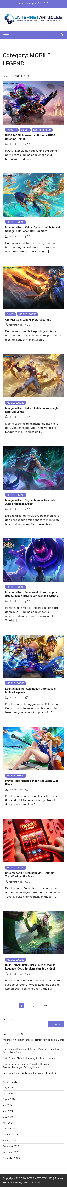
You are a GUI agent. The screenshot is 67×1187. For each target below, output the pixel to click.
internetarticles (15, 144)
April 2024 (8, 1122)
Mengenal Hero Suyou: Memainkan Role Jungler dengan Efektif (30, 502)
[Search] (61, 34)
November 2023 (11, 1152)
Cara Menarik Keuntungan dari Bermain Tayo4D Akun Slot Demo (29, 874)
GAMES (25, 130)
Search (7, 1019)
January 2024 (10, 1140)
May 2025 (8, 1087)
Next (45, 1005)
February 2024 (10, 1134)
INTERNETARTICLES (39, 1178)
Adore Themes (32, 1182)
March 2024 (9, 1128)
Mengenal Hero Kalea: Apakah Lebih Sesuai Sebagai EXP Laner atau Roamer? (32, 229)
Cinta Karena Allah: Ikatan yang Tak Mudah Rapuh (29, 1058)
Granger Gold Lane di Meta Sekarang (28, 319)
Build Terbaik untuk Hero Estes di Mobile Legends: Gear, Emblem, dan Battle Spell (30, 966)
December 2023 (11, 1146)
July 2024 (7, 1105)
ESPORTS (12, 130)
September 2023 (11, 1158)
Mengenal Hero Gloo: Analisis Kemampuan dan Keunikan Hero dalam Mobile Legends (31, 594)
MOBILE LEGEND (42, 130)
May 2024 (8, 1117)
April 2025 (8, 1093)
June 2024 (8, 1111)
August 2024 (9, 1099)
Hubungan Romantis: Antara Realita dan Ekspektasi (29, 1073)
